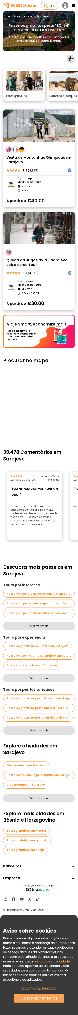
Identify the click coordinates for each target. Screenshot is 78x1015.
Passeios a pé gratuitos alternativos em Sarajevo (41, 613)
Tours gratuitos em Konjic (26, 850)
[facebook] (13, 899)
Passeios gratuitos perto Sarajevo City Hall (38, 718)
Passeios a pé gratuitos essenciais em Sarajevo (41, 594)
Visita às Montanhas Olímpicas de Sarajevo (38, 159)
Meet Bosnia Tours (29, 182)
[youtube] (21, 899)
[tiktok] (37, 899)
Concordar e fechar (39, 998)
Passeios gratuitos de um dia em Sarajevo (38, 646)
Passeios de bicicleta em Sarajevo (32, 665)
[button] (24, 85)
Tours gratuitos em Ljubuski (27, 840)
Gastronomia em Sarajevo (26, 765)
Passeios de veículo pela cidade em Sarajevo (40, 775)
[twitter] (29, 899)
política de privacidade (52, 961)
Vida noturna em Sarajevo (26, 785)
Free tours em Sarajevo (31, 16)
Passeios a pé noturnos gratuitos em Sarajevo (41, 656)
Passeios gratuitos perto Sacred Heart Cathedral (41, 708)
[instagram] (5, 899)
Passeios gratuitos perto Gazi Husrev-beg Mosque (41, 698)
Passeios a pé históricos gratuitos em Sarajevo (41, 603)
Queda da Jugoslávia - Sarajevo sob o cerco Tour (36, 262)
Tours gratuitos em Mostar (26, 831)
